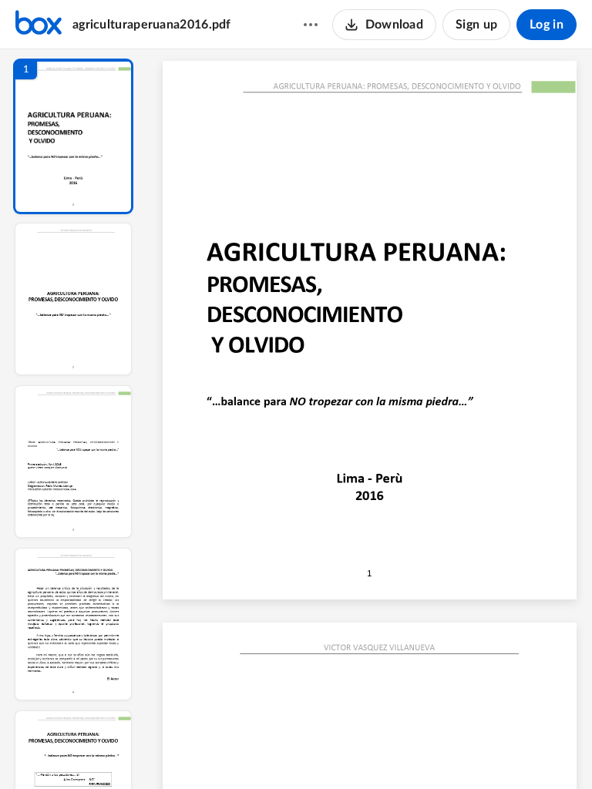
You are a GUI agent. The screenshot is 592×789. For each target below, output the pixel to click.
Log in (546, 24)
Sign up (476, 24)
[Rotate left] (457, 751)
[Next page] (341, 751)
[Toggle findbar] (253, 751)
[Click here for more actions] (310, 24)
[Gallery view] (486, 751)
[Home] (38, 24)
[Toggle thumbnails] (226, 751)
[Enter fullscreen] (514, 751)
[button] (73, 136)
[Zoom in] (426, 751)
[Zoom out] (374, 751)
